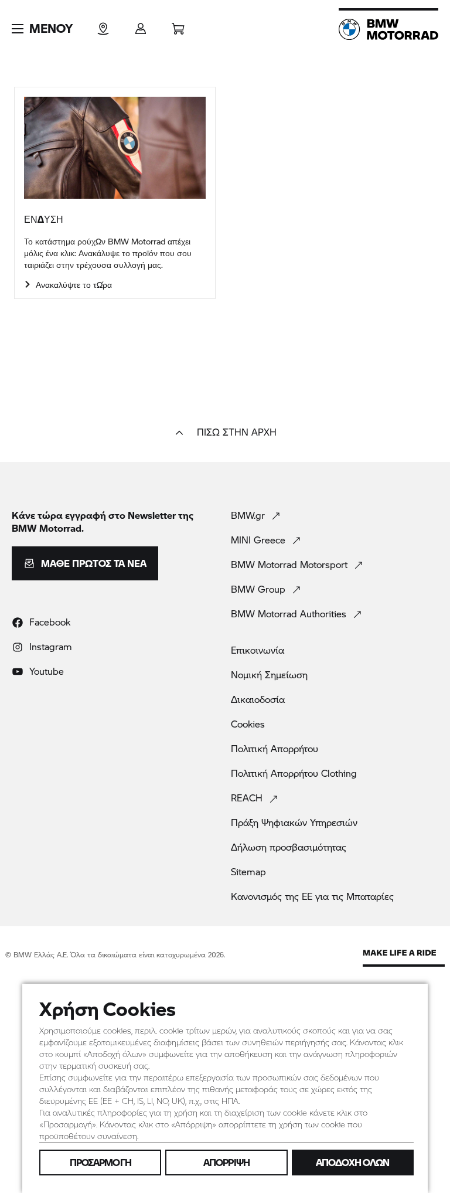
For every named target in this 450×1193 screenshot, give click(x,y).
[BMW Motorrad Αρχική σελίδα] (388, 29)
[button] (42, 29)
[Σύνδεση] (141, 25)
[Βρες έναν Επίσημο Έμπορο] (103, 25)
